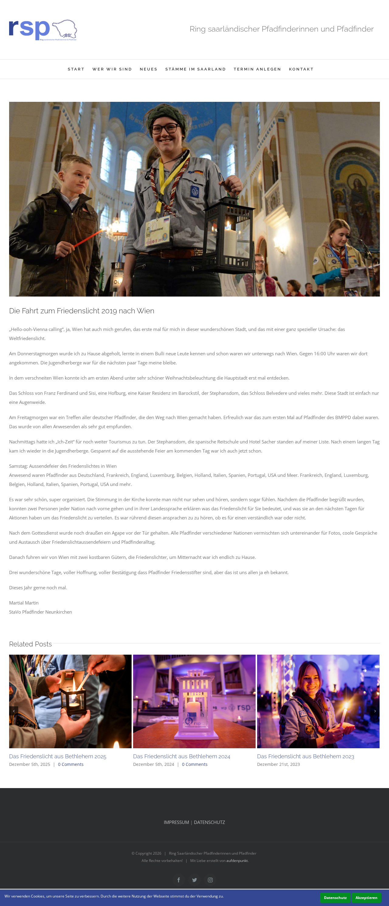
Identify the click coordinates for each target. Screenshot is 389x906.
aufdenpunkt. (237, 860)
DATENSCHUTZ (209, 822)
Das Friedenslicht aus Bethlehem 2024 (181, 756)
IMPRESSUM (176, 822)
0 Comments (71, 764)
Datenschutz (335, 897)
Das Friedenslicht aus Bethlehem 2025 (57, 756)
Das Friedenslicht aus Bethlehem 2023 (305, 756)
